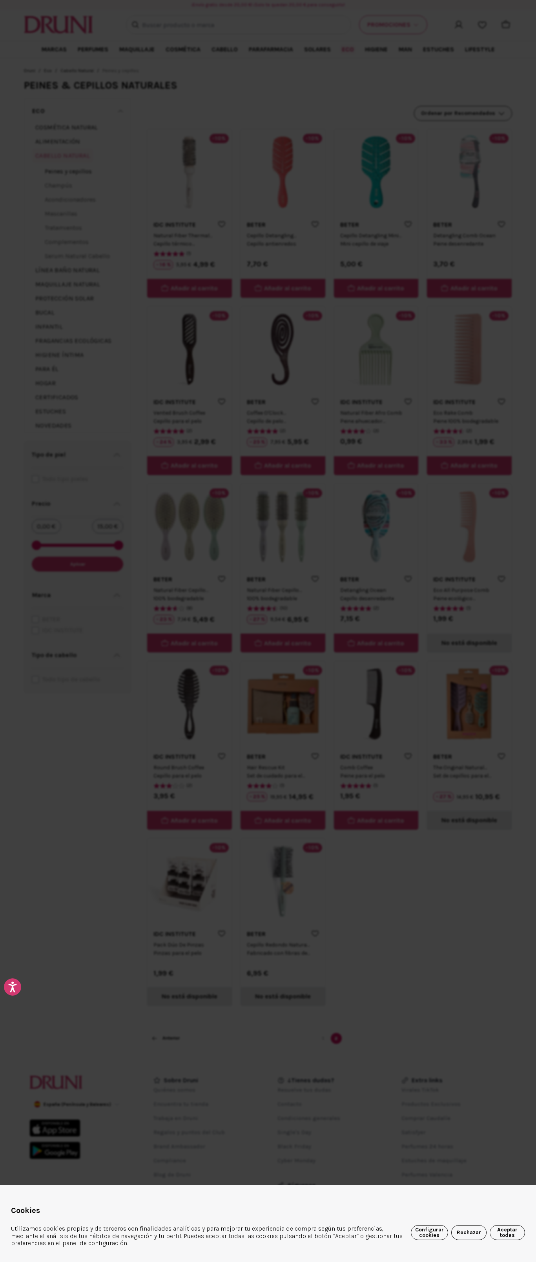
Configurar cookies (429, 1232)
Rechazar (469, 1232)
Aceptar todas (507, 1232)
